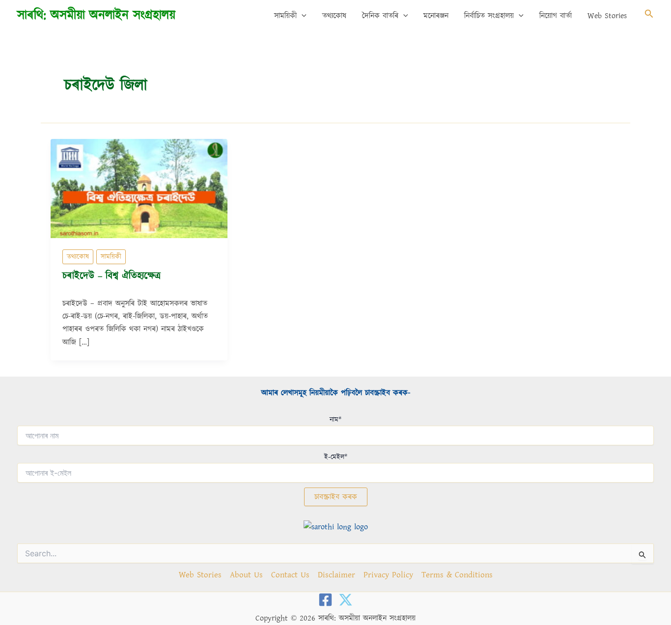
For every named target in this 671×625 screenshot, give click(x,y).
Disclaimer (336, 575)
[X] (345, 600)
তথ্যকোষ (334, 15)
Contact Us (290, 575)
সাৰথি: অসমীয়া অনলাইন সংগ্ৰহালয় (96, 15)
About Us (246, 575)
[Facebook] (325, 600)
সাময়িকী (285, 15)
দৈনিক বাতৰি (380, 15)
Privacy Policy (388, 575)
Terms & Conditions (457, 575)
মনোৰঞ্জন (435, 15)
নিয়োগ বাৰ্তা (555, 15)
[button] (302, 15)
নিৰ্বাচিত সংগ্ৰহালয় (489, 15)
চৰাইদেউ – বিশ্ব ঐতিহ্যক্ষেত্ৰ (111, 276)
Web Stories (607, 15)
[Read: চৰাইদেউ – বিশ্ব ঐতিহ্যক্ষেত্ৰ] (139, 188)
